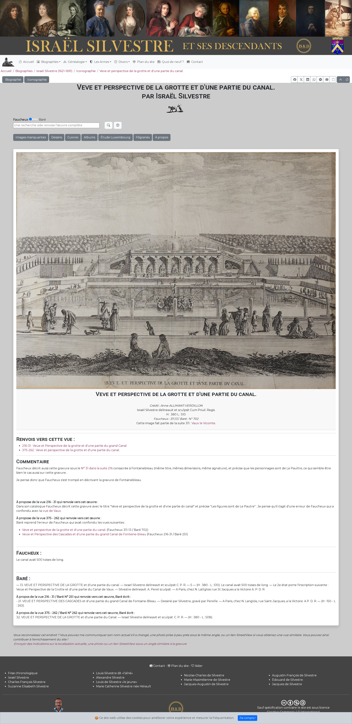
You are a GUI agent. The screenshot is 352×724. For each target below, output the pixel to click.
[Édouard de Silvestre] (310, 18)
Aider (199, 666)
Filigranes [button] (143, 137)
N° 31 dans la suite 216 (96, 468)
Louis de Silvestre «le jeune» (116, 682)
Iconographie (86, 71)
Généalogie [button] (76, 62)
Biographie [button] (13, 79)
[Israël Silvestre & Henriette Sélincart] (28, 19)
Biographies (23, 71)
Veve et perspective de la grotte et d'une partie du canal (63, 530)
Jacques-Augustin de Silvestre (206, 684)
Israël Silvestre (18, 677)
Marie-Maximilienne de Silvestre (207, 679)
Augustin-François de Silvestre (294, 675)
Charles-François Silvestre (26, 682)
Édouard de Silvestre (287, 679)
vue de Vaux (52, 511)
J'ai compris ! (247, 718)
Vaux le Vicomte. (204, 423)
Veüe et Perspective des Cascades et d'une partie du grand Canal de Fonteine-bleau (84, 534)
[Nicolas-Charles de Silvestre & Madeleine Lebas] (179, 18)
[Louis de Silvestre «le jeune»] (100, 18)
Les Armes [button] (101, 62)
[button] (294, 79)
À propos (161, 137)
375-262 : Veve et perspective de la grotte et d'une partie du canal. (71, 450)
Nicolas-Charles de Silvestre (204, 675)
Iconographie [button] (37, 79)
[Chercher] (108, 125)
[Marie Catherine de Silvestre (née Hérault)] (129, 18)
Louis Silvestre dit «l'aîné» (114, 673)
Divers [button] (123, 62)
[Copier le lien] (332, 79)
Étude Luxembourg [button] (115, 137)
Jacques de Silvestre (287, 684)
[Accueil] (162, 46)
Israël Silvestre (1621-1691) (54, 71)
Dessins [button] (56, 137)
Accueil (28, 62)
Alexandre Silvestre (110, 677)
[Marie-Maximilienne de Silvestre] (226, 18)
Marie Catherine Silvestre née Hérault (123, 686)
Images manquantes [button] (31, 137)
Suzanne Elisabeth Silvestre (28, 686)
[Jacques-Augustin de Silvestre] (254, 18)
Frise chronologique (23, 673)
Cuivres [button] (72, 137)
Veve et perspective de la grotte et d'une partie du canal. (141, 71)
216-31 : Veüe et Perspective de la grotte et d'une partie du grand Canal (74, 445)
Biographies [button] (49, 62)
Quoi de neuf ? (172, 62)
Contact (196, 62)
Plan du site (145, 62)
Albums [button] (89, 137)
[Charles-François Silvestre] (71, 18)
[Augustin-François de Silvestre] (282, 18)
